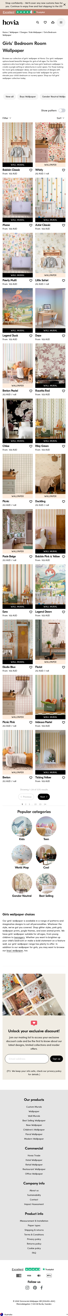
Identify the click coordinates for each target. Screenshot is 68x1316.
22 (35, 804)
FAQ (34, 1252)
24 (45, 804)
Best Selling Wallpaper (34, 1120)
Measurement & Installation (34, 1220)
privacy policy (54, 1070)
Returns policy (34, 1243)
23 (40, 804)
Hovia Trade (34, 1155)
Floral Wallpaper (34, 1134)
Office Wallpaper (34, 1173)
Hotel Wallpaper (34, 1159)
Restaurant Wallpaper (34, 1169)
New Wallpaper (34, 1124)
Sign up (56, 1058)
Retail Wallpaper (34, 1164)
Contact (34, 1199)
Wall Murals (34, 1115)
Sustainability (34, 1194)
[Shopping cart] (53, 22)
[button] (45, 22)
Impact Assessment (34, 1204)
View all (9, 96)
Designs (23, 32)
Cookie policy (34, 1248)
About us (34, 1190)
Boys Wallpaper (28, 96)
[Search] (37, 22)
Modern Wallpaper (34, 1138)
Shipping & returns (34, 1229)
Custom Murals (34, 1106)
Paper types (34, 1225)
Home (5, 32)
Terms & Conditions (34, 1234)
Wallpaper (14, 32)
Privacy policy (34, 1239)
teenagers (19, 937)
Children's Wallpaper (34, 1129)
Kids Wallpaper (35, 32)
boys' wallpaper (15, 950)
